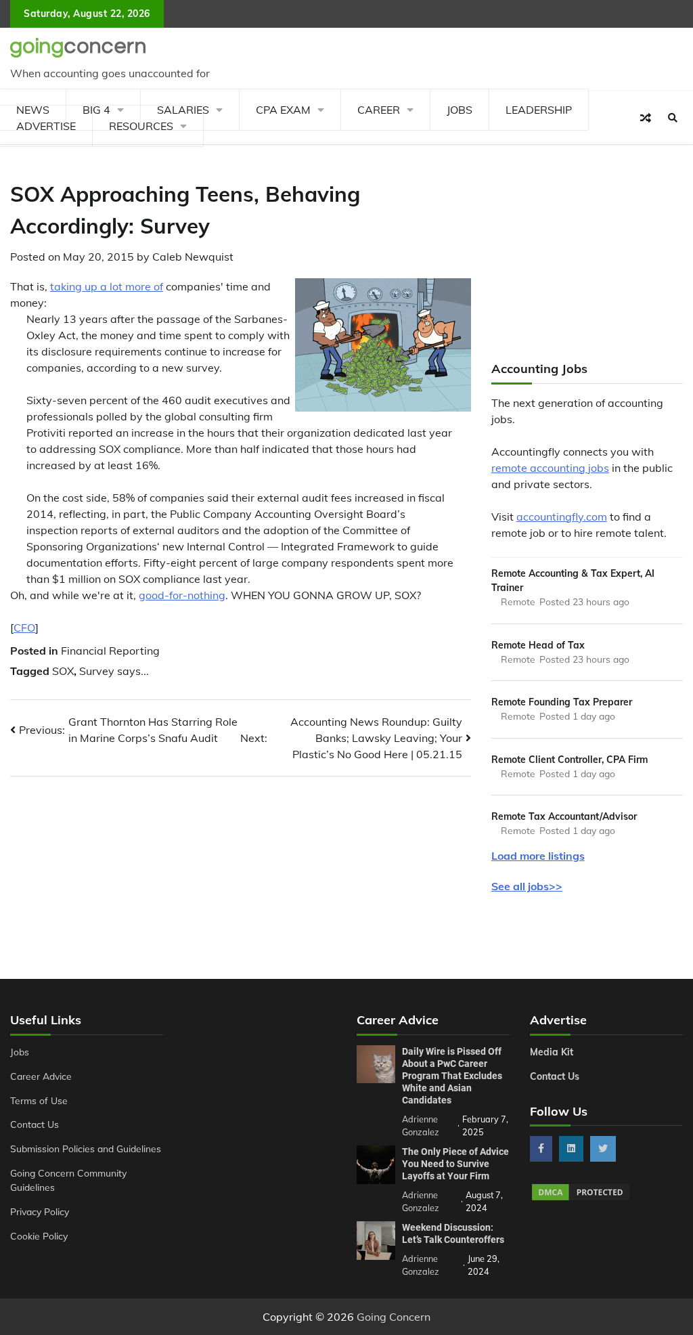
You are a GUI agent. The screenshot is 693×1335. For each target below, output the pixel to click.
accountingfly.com (561, 516)
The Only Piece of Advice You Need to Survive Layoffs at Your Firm (455, 1163)
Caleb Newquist (192, 256)
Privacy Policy (39, 1211)
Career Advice (41, 1076)
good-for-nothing (182, 595)
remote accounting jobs (550, 468)
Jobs (459, 109)
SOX (63, 671)
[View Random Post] (645, 118)
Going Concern (393, 1316)
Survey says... (114, 671)
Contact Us (34, 1124)
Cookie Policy (39, 1236)
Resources (141, 126)
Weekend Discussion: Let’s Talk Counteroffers (453, 1233)
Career (378, 109)
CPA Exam (283, 109)
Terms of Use (39, 1100)
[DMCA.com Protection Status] (580, 1198)
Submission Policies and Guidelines (85, 1148)
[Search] (673, 118)
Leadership (539, 109)
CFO (24, 627)
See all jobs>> (526, 886)
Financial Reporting (110, 650)
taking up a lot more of (106, 286)
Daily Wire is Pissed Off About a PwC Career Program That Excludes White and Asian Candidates (452, 1076)
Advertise (46, 126)
